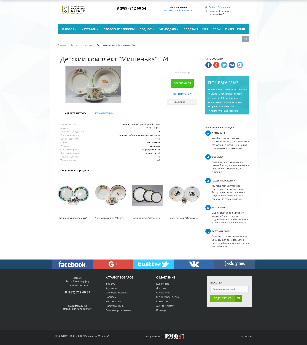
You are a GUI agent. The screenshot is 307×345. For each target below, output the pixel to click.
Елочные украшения (118, 310)
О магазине (163, 292)
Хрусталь (111, 288)
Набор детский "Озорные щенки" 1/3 (188, 218)
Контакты (162, 301)
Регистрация (223, 7)
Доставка (161, 288)
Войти (212, 7)
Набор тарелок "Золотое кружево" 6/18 (153, 218)
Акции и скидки (165, 305)
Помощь (161, 310)
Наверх (247, 336)
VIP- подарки (113, 301)
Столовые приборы (117, 292)
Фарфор (110, 283)
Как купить (162, 283)
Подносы (111, 297)
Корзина (213, 10)
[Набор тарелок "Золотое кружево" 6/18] (147, 195)
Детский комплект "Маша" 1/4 (111, 218)
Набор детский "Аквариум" (72, 218)
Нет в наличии (182, 93)
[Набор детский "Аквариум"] (73, 195)
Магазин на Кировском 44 (178, 10)
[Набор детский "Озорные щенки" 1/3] (184, 195)
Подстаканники (115, 305)
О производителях (167, 297)
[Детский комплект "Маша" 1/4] (110, 195)
